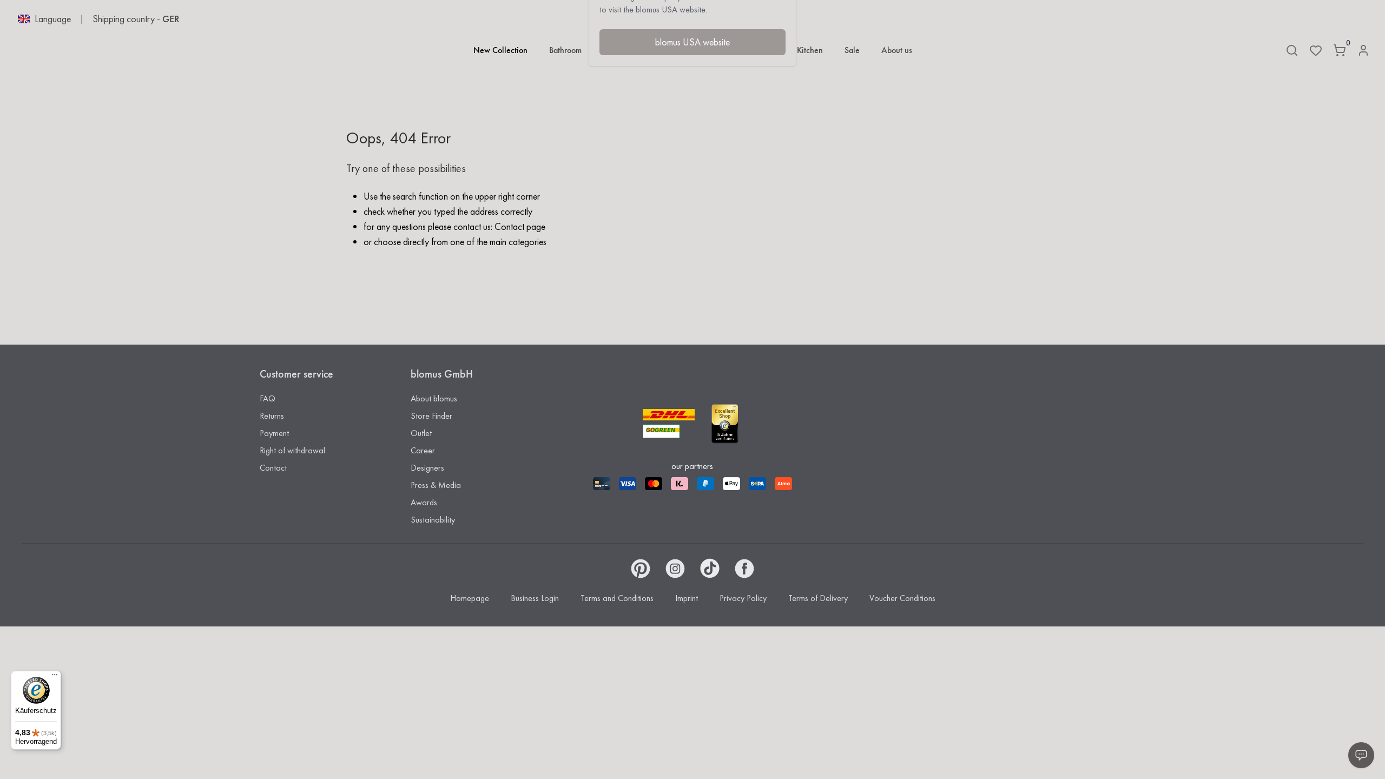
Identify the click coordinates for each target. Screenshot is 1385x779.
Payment (274, 433)
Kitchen (810, 50)
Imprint (686, 598)
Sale (852, 50)
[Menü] (54, 677)
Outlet (421, 433)
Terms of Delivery (818, 598)
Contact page (519, 226)
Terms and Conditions (617, 598)
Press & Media (436, 485)
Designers (427, 467)
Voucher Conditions (902, 598)
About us (896, 50)
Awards (424, 502)
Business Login (535, 598)
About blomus (434, 398)
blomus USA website (692, 42)
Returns (272, 415)
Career (423, 450)
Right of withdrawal (292, 450)
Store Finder (431, 415)
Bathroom (565, 50)
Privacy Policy (743, 598)
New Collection (500, 50)
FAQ (267, 398)
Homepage (469, 598)
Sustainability (433, 519)
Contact (273, 467)
